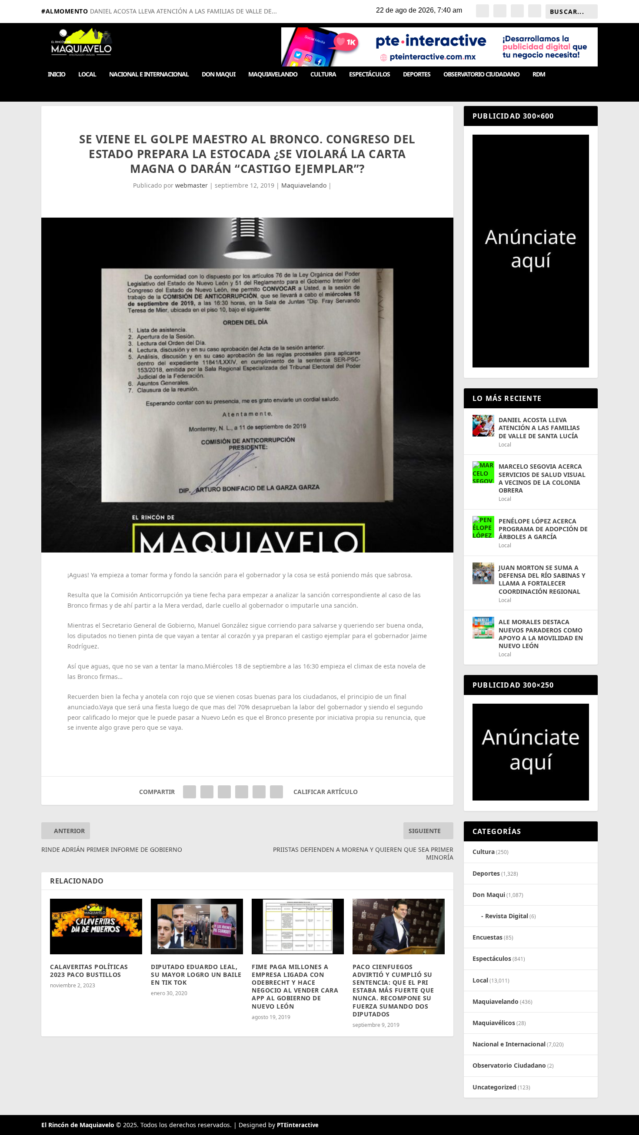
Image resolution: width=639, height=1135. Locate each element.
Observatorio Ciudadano (481, 74)
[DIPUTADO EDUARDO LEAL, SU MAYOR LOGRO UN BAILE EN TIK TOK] (197, 926)
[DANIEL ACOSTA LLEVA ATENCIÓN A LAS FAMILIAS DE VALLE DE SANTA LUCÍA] (483, 426)
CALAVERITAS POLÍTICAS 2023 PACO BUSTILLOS (89, 971)
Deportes (416, 74)
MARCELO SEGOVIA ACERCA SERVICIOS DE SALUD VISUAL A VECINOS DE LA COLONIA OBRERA (542, 478)
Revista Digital (506, 916)
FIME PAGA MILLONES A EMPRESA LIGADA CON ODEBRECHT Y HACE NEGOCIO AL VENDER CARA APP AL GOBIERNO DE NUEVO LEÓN (295, 986)
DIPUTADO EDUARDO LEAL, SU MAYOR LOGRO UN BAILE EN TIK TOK (196, 974)
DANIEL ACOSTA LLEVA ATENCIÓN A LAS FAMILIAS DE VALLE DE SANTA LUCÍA (539, 428)
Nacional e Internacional (149, 74)
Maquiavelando (272, 74)
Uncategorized (494, 1087)
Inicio (56, 74)
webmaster (191, 185)
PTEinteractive (298, 1125)
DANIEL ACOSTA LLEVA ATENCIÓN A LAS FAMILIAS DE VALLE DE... (183, 11)
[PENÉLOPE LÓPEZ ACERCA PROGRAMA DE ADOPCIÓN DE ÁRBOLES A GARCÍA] (483, 527)
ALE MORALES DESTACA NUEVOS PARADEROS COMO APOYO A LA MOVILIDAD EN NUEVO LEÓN (541, 634)
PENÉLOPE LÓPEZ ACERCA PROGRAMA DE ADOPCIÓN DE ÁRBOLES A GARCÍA (543, 529)
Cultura (323, 74)
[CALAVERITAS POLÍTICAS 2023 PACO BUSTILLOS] (96, 926)
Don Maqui (218, 74)
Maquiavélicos (494, 1023)
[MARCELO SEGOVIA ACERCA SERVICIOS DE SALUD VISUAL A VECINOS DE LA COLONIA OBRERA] (483, 472)
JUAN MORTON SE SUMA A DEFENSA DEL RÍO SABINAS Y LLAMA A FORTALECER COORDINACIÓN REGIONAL (542, 579)
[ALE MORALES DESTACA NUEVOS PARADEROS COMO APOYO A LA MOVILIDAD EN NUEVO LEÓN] (483, 628)
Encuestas (488, 937)
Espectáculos (369, 74)
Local (87, 74)
